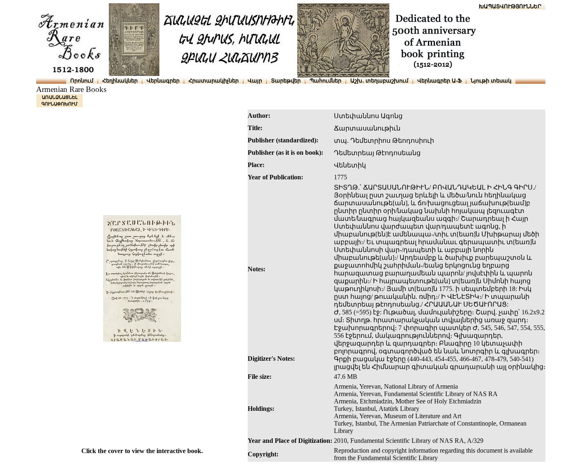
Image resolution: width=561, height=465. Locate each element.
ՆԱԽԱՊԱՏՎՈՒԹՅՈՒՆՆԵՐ (506, 6)
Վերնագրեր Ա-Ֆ (439, 81)
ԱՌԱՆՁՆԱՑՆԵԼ (60, 97)
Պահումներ (325, 81)
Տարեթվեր (286, 81)
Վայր (255, 81)
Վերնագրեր (163, 81)
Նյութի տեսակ (491, 81)
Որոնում (81, 81)
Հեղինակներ (120, 81)
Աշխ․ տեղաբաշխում (379, 81)
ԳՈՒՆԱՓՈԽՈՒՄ (59, 103)
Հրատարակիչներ (214, 81)
